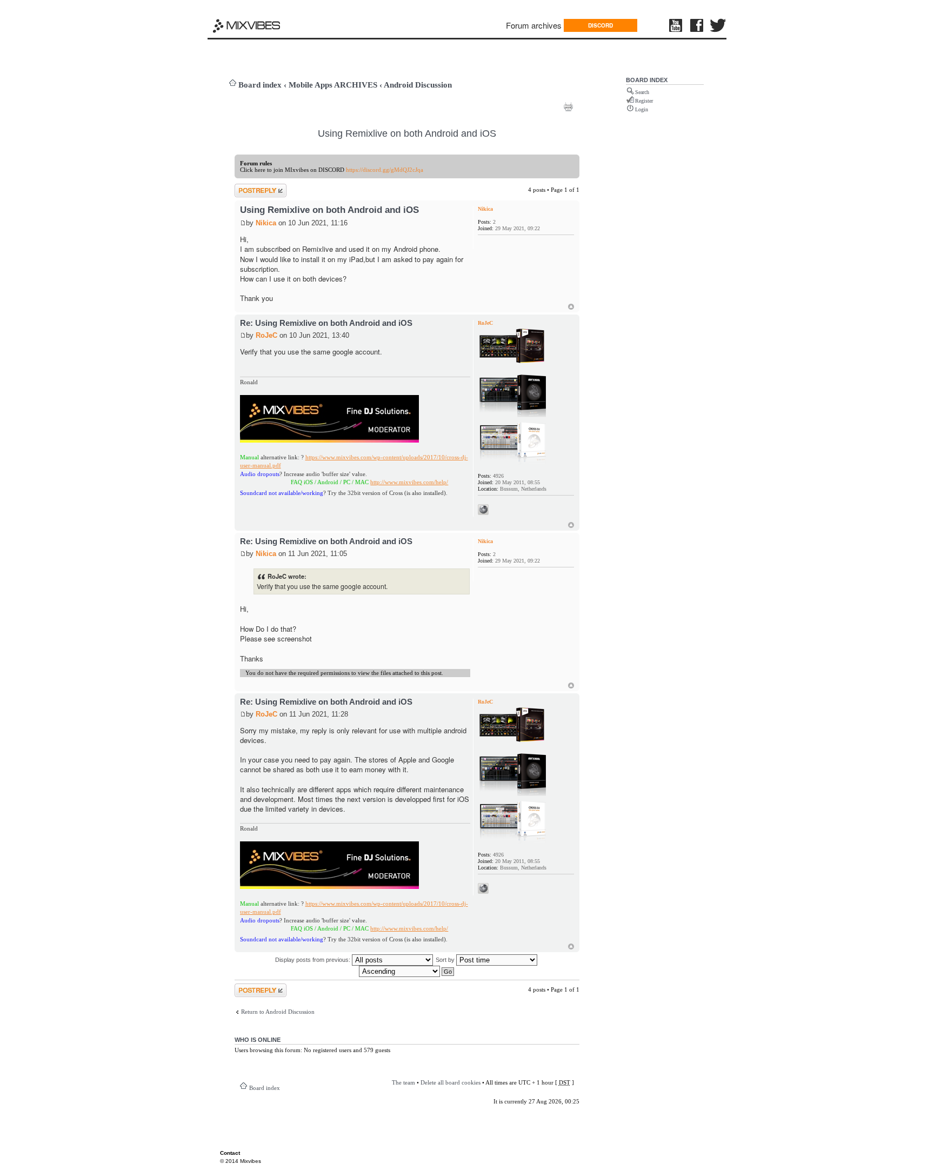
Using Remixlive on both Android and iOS (407, 133)
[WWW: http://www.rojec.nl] (483, 509)
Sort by (446, 959)
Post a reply (249, 187)
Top (571, 307)
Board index (260, 85)
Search (642, 92)
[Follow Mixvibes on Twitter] (718, 25)
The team (403, 1082)
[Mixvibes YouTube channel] (676, 25)
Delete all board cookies (451, 1082)
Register (644, 101)
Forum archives (534, 25)
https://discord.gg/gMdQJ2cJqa (384, 169)
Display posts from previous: (313, 959)
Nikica (266, 223)
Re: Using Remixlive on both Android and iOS (326, 322)
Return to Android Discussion (278, 1011)
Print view (568, 106)
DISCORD (600, 25)
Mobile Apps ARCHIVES (333, 85)
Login (641, 109)
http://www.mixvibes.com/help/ (387, 482)
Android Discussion (418, 85)
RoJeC (266, 335)
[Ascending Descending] (407, 971)
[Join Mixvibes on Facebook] (697, 25)
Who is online (258, 1039)
